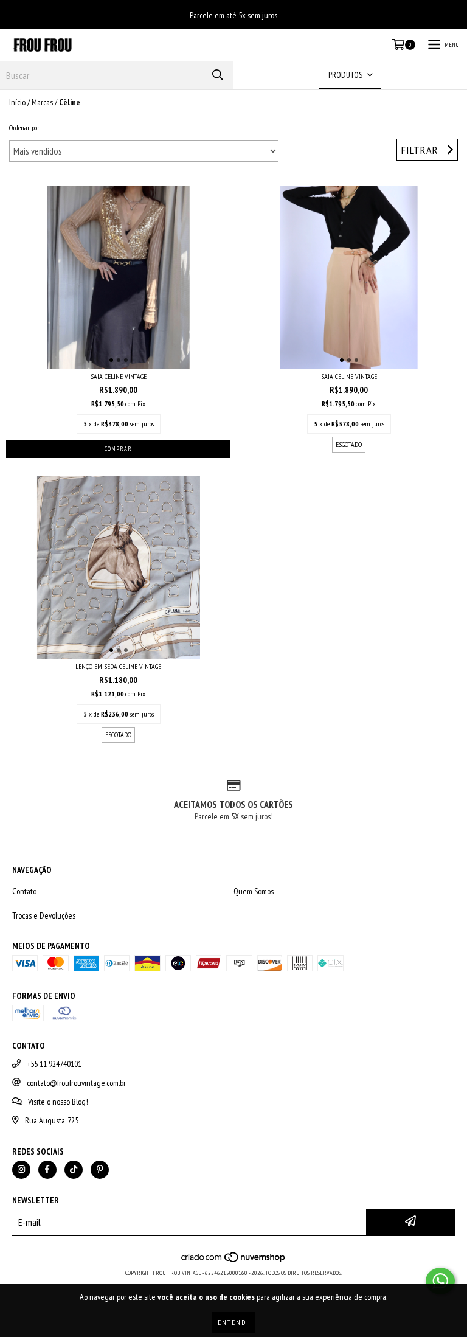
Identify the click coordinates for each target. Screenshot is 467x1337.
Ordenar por (24, 127)
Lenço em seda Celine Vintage (118, 666)
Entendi (233, 1322)
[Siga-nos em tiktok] (73, 1170)
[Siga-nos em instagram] (21, 1170)
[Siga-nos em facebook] (47, 1170)
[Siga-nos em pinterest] (100, 1170)
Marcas (42, 102)
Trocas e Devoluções (43, 915)
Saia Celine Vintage (349, 376)
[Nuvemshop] (234, 1261)
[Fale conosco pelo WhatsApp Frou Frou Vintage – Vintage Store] (440, 1281)
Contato (24, 891)
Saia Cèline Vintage (119, 376)
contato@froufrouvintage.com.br (76, 1082)
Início (17, 102)
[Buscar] (217, 75)
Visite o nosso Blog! (58, 1101)
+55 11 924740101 (54, 1063)
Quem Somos (254, 891)
